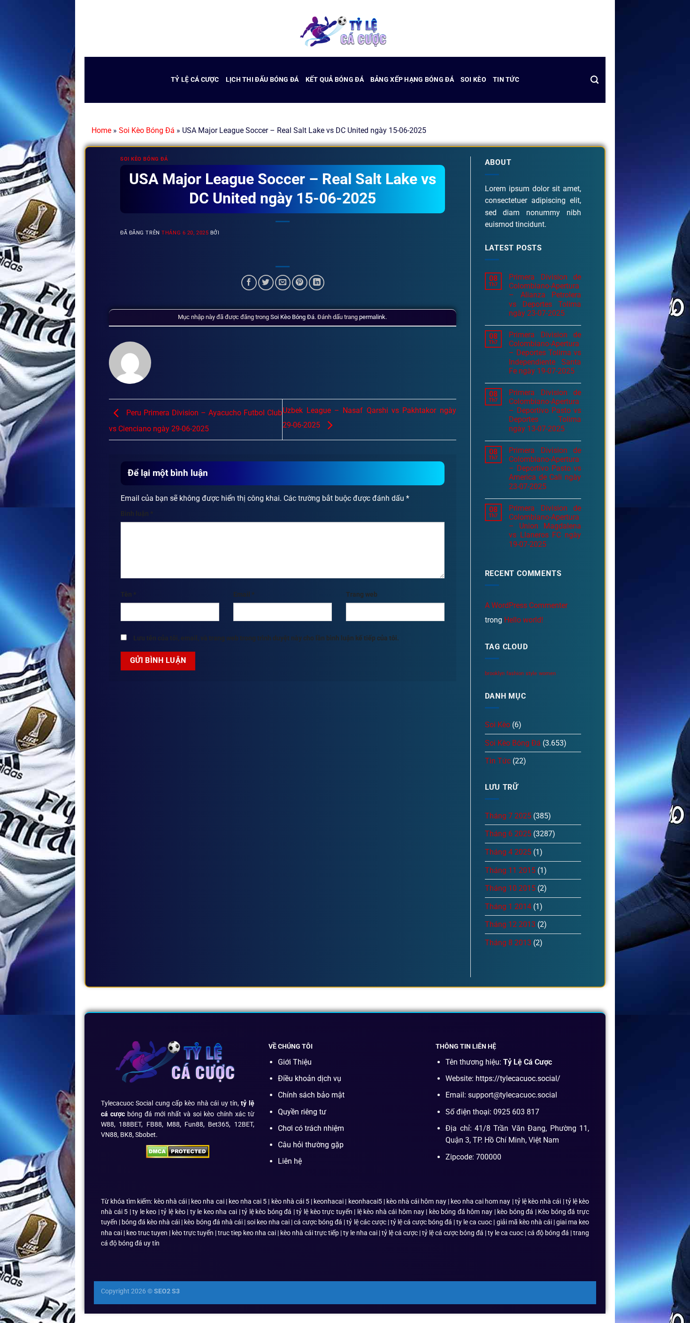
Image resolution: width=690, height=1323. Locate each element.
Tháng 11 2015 (510, 870)
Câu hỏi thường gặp (311, 1144)
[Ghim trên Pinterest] (299, 282)
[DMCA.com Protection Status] (177, 1150)
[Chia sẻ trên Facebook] (249, 282)
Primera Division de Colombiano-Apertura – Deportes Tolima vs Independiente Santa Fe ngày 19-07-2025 (545, 352)
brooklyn (495, 673)
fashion (515, 673)
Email (243, 595)
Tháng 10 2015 (510, 888)
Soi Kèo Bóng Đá (147, 130)
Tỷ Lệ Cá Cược (195, 80)
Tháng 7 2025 (508, 815)
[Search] (594, 80)
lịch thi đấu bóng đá (262, 80)
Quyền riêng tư (302, 1111)
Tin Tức (506, 80)
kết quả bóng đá (335, 80)
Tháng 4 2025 (508, 852)
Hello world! (523, 619)
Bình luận (137, 514)
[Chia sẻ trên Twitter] (266, 282)
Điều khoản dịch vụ (309, 1078)
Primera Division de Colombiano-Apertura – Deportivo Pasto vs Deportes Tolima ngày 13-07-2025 (545, 410)
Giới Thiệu (295, 1062)
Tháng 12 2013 (510, 924)
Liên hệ (290, 1161)
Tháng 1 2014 (508, 906)
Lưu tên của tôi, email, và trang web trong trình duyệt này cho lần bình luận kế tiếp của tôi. (266, 638)
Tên (128, 595)
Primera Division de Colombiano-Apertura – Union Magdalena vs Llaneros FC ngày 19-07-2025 (545, 526)
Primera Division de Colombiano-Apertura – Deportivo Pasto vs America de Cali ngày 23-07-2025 (545, 468)
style (531, 673)
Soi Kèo (473, 80)
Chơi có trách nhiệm (311, 1128)
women (547, 673)
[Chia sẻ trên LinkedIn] (316, 282)
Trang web (361, 595)
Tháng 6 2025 (508, 833)
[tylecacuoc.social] (345, 32)
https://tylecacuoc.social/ (517, 1078)
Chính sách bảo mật (311, 1094)
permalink (372, 316)
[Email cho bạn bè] (283, 282)
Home (101, 130)
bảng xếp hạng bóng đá (412, 80)
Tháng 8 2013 (508, 942)
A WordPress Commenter (526, 605)
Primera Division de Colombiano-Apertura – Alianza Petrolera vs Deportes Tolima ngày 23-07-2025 (545, 295)
